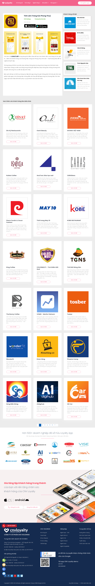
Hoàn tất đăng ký (59, 45)
